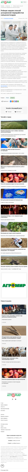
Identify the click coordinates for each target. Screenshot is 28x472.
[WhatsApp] (18, 101)
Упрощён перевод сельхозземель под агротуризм (14, 266)
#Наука (7, 97)
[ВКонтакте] (10, 101)
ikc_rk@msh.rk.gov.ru (16, 443)
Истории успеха (4, 424)
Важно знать (3, 427)
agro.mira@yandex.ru (13, 456)
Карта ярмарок (4, 418)
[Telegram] (14, 101)
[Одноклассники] (12, 101)
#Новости (12, 97)
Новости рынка (4, 420)
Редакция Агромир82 (8, 18)
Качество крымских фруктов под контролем (13, 379)
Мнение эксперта (4, 416)
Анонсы (2, 414)
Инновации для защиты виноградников (11, 233)
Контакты (3, 410)
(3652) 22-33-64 (16, 440)
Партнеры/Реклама (5, 408)
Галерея (2, 431)
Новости (3, 406)
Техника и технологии (5, 429)
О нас (2, 403)
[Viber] (16, 101)
